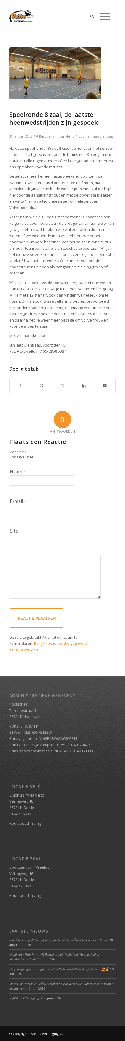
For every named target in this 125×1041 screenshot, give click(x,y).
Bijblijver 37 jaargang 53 (26, 998)
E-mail (18, 501)
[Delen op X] (41, 385)
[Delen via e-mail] (104, 385)
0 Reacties (44, 136)
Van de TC (67, 136)
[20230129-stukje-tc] (55, 73)
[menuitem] (89, 16)
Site (14, 531)
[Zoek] (89, 16)
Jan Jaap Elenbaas (100, 136)
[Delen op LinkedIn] (83, 385)
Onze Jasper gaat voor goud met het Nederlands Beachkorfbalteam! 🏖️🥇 (59, 969)
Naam (17, 471)
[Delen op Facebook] (20, 385)
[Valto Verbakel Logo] (51, 16)
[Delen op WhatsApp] (62, 385)
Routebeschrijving (25, 823)
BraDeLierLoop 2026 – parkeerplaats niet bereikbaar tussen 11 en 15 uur (58, 940)
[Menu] (102, 16)
